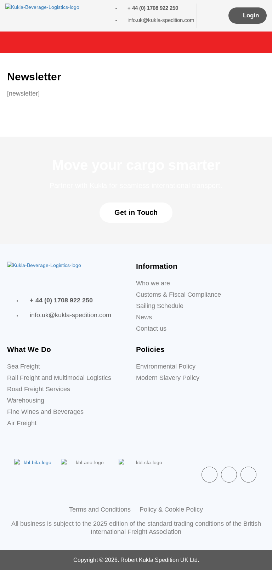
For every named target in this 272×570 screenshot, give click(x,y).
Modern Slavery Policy (167, 377)
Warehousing (25, 400)
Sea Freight (23, 366)
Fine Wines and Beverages (45, 411)
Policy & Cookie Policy (171, 509)
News (144, 317)
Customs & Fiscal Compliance (178, 294)
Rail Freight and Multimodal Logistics (59, 377)
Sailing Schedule (159, 305)
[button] (264, 42)
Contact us (151, 328)
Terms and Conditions (100, 509)
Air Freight (21, 423)
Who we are (153, 283)
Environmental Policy (166, 366)
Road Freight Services (38, 389)
